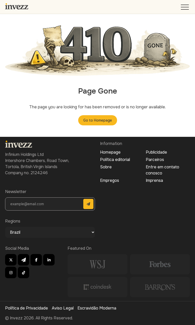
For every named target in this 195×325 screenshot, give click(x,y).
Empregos (109, 180)
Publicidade (156, 152)
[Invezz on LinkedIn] (49, 259)
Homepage (110, 152)
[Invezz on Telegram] (23, 259)
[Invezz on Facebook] (36, 259)
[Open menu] (185, 8)
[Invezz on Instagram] (11, 272)
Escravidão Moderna (96, 308)
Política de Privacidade (26, 308)
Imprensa (154, 180)
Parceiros (155, 159)
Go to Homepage (97, 120)
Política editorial (115, 159)
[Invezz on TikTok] (23, 272)
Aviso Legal (63, 308)
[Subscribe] (88, 204)
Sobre (106, 167)
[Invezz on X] (11, 259)
